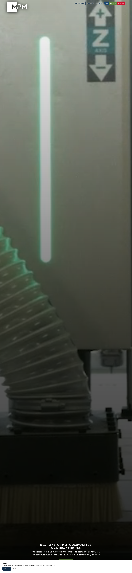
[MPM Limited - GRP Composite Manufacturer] (17, 7)
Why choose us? (79, 3)
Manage (14, 568)
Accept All (7, 568)
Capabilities (90, 3)
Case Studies (99, 3)
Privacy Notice (51, 565)
